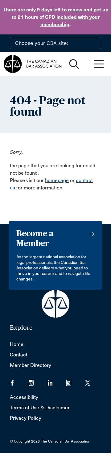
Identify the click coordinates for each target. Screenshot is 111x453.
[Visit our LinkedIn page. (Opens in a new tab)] (56, 381)
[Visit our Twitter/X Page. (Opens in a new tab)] (91, 381)
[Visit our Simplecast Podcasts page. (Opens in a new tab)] (75, 381)
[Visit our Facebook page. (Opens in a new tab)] (19, 381)
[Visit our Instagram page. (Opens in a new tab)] (38, 381)
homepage (57, 180)
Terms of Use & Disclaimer (40, 408)
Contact (18, 355)
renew (75, 10)
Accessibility (24, 397)
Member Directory (30, 365)
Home (16, 344)
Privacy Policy (25, 418)
